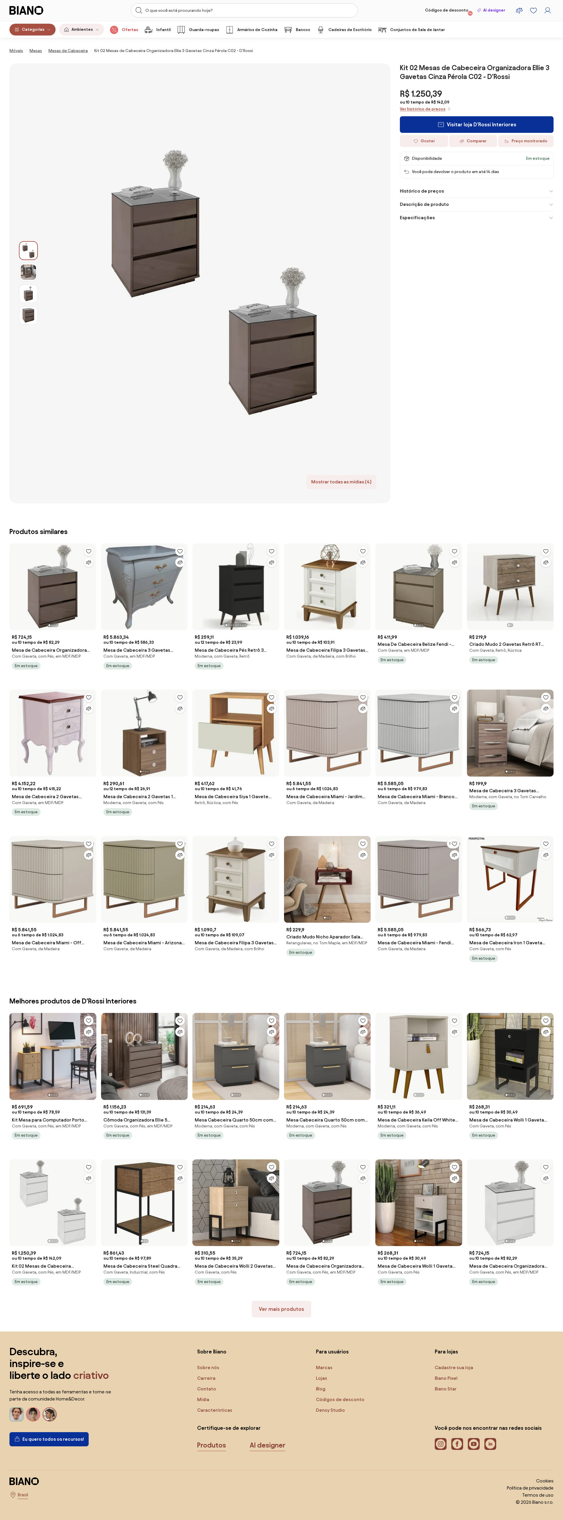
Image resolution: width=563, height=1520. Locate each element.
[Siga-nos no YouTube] (474, 1444)
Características (214, 1410)
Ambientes (82, 29)
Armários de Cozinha (257, 30)
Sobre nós (208, 1367)
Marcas (324, 1367)
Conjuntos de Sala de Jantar (417, 30)
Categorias (33, 29)
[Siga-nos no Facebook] (457, 1444)
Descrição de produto (424, 204)
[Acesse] (548, 10)
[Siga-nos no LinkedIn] (490, 1444)
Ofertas (130, 30)
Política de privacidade (530, 1487)
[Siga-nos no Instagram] (441, 1444)
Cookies (545, 1480)
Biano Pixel (446, 1378)
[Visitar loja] (214, 283)
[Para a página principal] (38, 10)
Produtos (211, 1445)
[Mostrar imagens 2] (28, 272)
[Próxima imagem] (91, 585)
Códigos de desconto (448, 11)
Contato (206, 1388)
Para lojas (446, 1351)
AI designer (494, 10)
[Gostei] (88, 551)
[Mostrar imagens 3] (28, 293)
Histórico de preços (422, 190)
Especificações (417, 217)
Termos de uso (538, 1495)
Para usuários (332, 1351)
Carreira (206, 1378)
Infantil (163, 30)
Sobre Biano (211, 1351)
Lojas (321, 1378)
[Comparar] (88, 562)
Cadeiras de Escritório (350, 30)
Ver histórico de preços (422, 109)
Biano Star (446, 1388)
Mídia (203, 1399)
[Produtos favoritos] (533, 10)
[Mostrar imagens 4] (28, 315)
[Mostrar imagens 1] (28, 250)
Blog (320, 1388)
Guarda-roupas (204, 30)
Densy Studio (330, 1410)
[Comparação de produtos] (519, 10)
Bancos (303, 30)
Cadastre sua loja (454, 1367)
